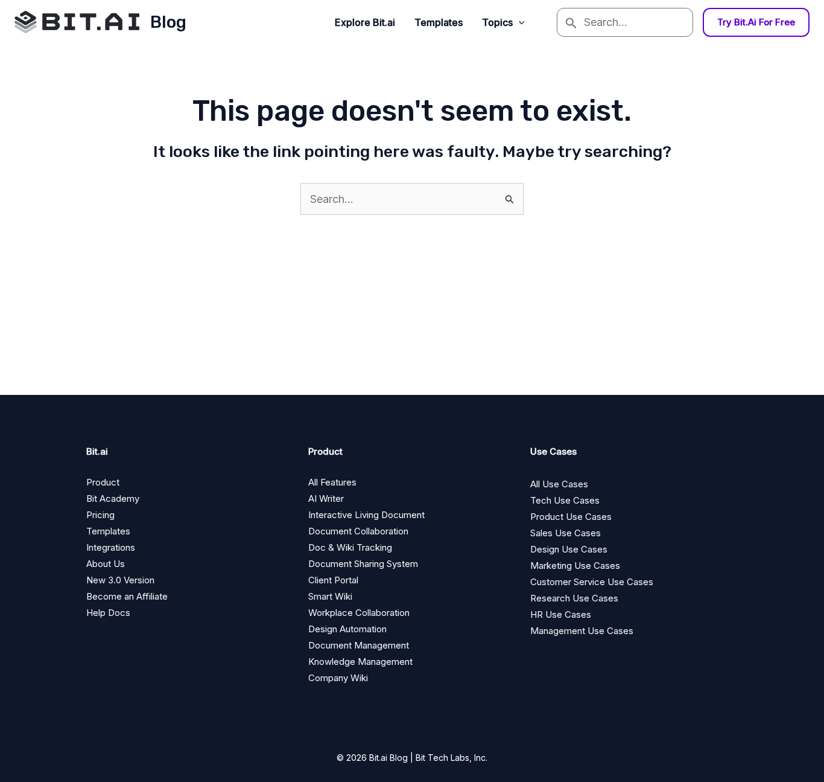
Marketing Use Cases (575, 565)
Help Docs (108, 612)
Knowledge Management (360, 661)
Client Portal (333, 580)
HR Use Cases (560, 614)
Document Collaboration (358, 531)
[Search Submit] (570, 22)
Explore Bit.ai (365, 22)
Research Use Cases (574, 598)
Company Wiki (338, 678)
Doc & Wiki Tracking (350, 547)
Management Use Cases (581, 630)
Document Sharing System (363, 563)
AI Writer (326, 498)
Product (102, 482)
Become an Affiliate (127, 596)
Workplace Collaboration (359, 612)
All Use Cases (559, 484)
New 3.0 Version (120, 580)
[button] (519, 22)
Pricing (100, 515)
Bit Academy (112, 498)
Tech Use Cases (565, 500)
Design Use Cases (568, 549)
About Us (105, 563)
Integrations (110, 547)
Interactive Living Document (366, 515)
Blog (168, 22)
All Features (332, 482)
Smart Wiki (330, 596)
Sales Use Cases (565, 533)
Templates (438, 22)
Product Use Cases (571, 516)
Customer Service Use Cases (591, 582)
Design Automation (347, 629)
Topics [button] (497, 22)
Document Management (358, 645)
